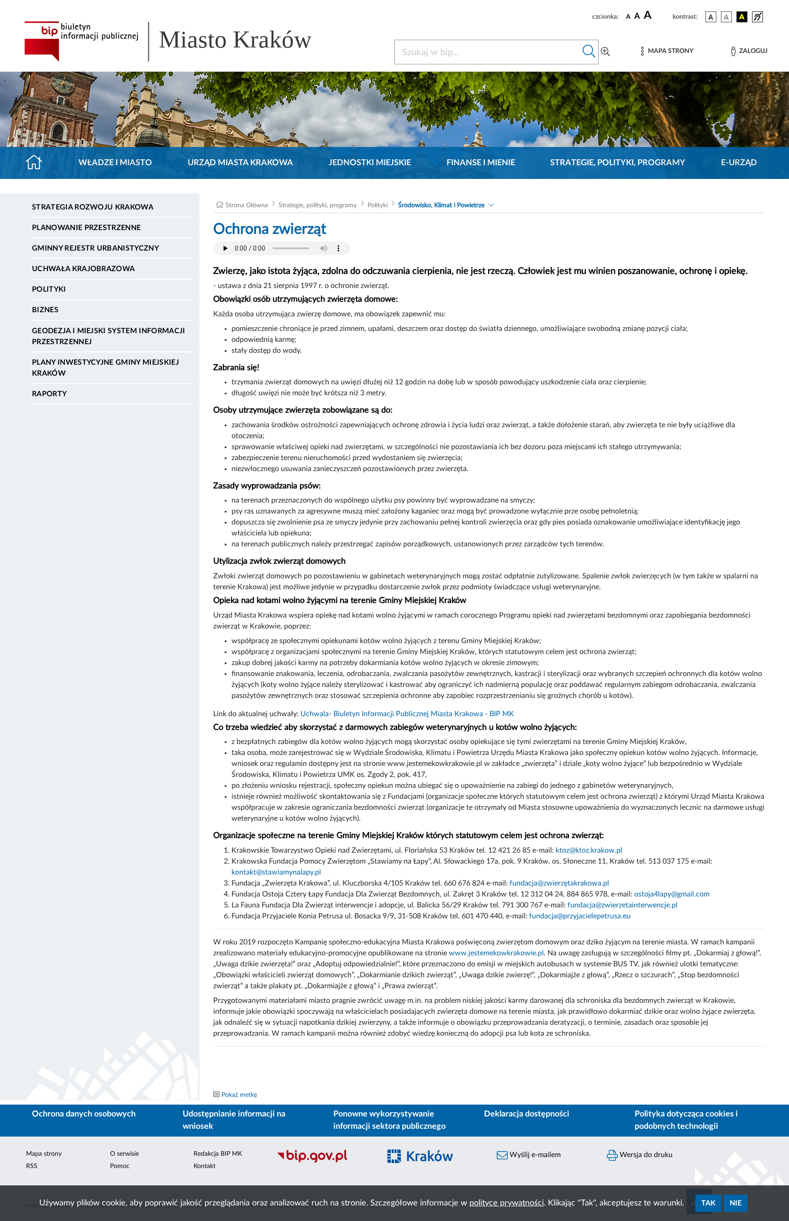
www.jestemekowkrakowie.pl (496, 953)
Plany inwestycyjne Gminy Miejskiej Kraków (105, 368)
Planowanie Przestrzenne (86, 227)
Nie (736, 1203)
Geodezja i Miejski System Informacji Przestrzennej (108, 336)
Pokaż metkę (239, 1095)
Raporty (49, 394)
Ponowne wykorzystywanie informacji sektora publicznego (389, 1120)
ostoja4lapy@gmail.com (672, 894)
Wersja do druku (645, 1154)
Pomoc (120, 1166)
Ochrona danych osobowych (84, 1114)
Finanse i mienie (481, 163)
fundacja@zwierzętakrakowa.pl (559, 883)
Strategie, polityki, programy (617, 163)
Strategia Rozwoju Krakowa (92, 207)
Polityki (49, 289)
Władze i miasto (115, 163)
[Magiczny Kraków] (434, 1162)
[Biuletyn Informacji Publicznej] (324, 1161)
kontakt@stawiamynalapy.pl (276, 872)
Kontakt (205, 1166)
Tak (708, 1203)
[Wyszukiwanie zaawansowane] (605, 52)
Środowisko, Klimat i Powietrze (441, 205)
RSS (31, 1166)
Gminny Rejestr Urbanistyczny (95, 248)
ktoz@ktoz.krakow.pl (589, 850)
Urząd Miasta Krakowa (240, 163)
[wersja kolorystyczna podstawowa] (711, 17)
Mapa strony (44, 1154)
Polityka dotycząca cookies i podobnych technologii (686, 1120)
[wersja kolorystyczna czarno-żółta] (742, 17)
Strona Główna (247, 205)
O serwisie (124, 1154)
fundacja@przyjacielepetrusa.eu (580, 916)
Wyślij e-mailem (534, 1154)
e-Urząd (739, 163)
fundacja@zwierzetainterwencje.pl (623, 905)
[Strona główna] (38, 163)
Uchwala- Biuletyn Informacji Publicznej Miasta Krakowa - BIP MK (407, 714)
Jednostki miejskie (370, 163)
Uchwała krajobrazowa (83, 268)
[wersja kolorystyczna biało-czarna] (726, 17)
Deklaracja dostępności (526, 1114)
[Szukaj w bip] (589, 52)
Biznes (45, 310)
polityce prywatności (506, 1203)
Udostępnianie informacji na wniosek (234, 1120)
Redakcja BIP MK (218, 1154)
